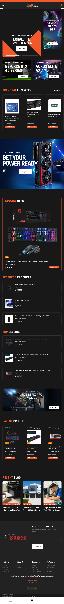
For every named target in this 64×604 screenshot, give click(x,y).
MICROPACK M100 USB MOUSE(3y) (25, 284)
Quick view (18, 97)
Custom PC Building (49, 504)
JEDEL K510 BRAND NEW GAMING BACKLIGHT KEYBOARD (31, 355)
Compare (15, 97)
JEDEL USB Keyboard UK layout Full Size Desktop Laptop (33, 114)
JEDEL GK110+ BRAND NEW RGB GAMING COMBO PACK (27, 261)
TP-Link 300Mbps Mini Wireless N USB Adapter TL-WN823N (32, 316)
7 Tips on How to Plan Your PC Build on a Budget (52, 510)
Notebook (50, 97)
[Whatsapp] (35, 588)
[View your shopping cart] (61, 6)
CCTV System (27, 504)
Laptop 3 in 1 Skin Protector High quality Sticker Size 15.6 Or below (11, 119)
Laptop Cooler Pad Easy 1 (22, 300)
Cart (53, 602)
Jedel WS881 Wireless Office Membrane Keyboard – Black (32, 370)
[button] (10, 127)
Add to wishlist (12, 97)
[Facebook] (28, 588)
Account (32, 602)
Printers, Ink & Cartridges (10, 504)
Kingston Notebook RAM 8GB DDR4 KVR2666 (54, 116)
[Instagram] (32, 588)
